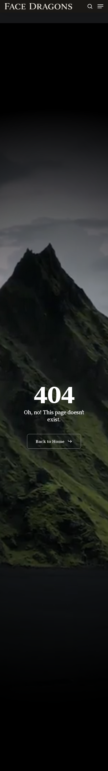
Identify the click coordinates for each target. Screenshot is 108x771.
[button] (100, 6)
